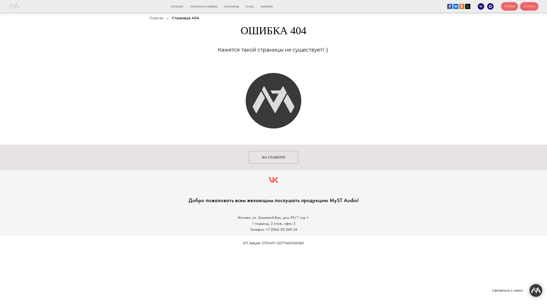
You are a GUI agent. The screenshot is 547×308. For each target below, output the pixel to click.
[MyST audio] (273, 179)
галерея (267, 6)
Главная (156, 18)
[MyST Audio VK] (481, 6)
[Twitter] (467, 6)
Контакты (231, 6)
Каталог (177, 6)
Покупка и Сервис (204, 6)
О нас (250, 6)
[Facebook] (449, 6)
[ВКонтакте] (455, 6)
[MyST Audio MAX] (490, 6)
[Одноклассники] (461, 6)
